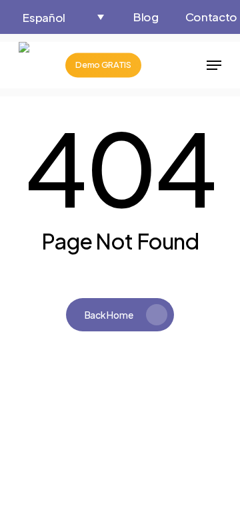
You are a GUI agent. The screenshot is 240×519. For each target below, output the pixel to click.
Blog (146, 16)
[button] (63, 17)
